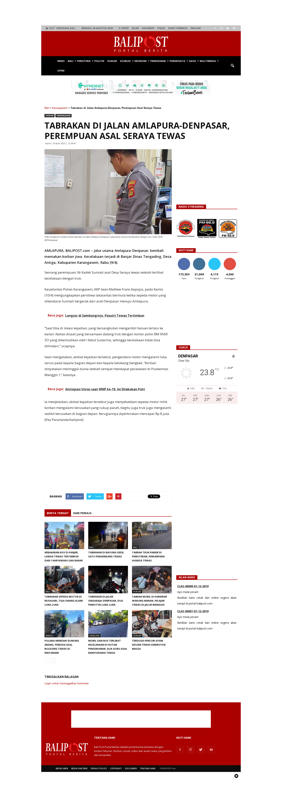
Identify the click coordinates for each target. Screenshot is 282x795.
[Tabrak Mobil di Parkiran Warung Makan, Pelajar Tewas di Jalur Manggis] (152, 579)
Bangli (49, 635)
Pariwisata (177, 61)
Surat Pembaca (177, 28)
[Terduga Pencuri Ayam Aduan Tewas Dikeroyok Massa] (152, 623)
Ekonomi (140, 61)
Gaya (192, 61)
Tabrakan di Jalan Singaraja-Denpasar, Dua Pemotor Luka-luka (105, 600)
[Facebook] (215, 28)
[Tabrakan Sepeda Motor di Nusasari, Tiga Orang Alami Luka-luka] (64, 579)
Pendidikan (158, 61)
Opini (60, 70)
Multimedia (208, 61)
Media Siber (62, 768)
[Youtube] (234, 28)
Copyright (116, 768)
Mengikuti (199, 259)
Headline (94, 635)
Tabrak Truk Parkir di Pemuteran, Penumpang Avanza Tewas (148, 556)
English (195, 28)
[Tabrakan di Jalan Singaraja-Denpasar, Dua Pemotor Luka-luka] (108, 579)
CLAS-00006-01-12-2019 (193, 621)
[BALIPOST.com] (141, 43)
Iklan (135, 28)
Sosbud (125, 61)
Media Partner (79, 768)
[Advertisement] (141, 12)
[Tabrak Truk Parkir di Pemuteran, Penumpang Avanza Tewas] (152, 535)
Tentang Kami (147, 768)
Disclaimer (131, 768)
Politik (99, 61)
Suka (184, 259)
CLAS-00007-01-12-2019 (193, 596)
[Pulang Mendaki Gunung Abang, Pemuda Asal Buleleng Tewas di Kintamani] (64, 623)
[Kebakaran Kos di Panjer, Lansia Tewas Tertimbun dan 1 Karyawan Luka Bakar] (64, 535)
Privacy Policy (99, 768)
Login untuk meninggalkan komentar (67, 683)
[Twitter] (228, 28)
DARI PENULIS (82, 513)
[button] (232, 65)
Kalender (148, 28)
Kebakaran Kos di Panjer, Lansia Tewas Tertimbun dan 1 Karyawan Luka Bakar (64, 556)
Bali (70, 61)
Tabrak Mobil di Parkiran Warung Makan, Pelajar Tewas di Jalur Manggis (149, 600)
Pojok (161, 28)
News (61, 61)
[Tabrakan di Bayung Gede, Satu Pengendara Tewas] (108, 535)
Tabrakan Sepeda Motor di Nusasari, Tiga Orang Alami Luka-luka (64, 600)
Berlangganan (231, 259)
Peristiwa (84, 61)
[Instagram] (221, 28)
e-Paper (124, 28)
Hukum (112, 61)
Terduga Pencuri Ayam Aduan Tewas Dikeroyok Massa (149, 644)
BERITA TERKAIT (58, 513)
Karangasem (60, 107)
